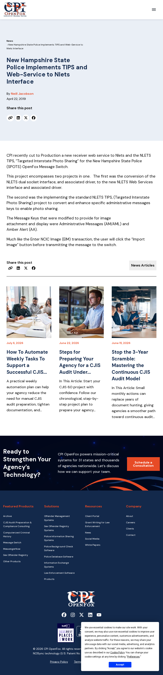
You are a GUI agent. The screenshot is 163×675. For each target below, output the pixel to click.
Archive (7, 516)
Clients (130, 528)
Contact (130, 535)
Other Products (12, 561)
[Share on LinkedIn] (18, 118)
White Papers (92, 545)
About (129, 516)
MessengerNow (11, 548)
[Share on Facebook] (33, 118)
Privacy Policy (59, 661)
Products (49, 579)
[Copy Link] (10, 118)
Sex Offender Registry (15, 555)
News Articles (142, 265)
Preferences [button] (133, 656)
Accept (120, 664)
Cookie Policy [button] (117, 652)
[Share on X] (25, 118)
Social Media (92, 538)
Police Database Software (58, 556)
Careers (130, 522)
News (10, 40)
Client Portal (92, 516)
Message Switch (12, 542)
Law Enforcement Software (59, 573)
